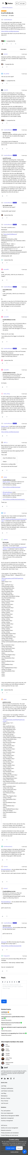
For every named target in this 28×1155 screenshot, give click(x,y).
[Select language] (16, 3)
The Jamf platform (5, 1110)
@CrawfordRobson (7, 492)
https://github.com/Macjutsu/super (10, 31)
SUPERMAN (4, 1012)
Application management (7, 1118)
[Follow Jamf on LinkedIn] (5, 1078)
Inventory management (7, 1120)
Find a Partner (4, 1100)
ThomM (7, 1053)
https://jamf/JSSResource (10, 234)
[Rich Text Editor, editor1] (14, 991)
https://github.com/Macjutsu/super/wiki (11, 945)
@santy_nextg (4, 426)
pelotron (6, 539)
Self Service (4, 1125)
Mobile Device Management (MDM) (10, 1115)
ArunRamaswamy (8, 846)
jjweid (5, 699)
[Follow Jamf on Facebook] (14, 1078)
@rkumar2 (3, 942)
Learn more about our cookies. (17, 1144)
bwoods (6, 54)
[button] (3, 3)
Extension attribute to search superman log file (13, 1027)
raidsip (5, 477)
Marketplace (4, 1095)
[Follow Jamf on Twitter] (2, 1078)
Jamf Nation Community (7, 1091)
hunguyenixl (7, 955)
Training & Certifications (7, 1088)
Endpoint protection (6, 1130)
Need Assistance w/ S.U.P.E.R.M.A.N (10, 1022)
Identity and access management (9, 1127)
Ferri (5, 513)
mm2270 (6, 90)
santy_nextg (7, 393)
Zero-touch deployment (7, 1113)
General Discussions (7, 7)
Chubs (7, 1049)
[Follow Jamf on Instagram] (11, 1078)
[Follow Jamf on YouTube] (8, 1078)
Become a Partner (5, 1098)
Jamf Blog (3, 1093)
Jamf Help (3, 1086)
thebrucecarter (9, 1062)
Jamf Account (4, 1103)
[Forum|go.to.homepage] (8, 3)
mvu (7, 1044)
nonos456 (6, 269)
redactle (22, 499)
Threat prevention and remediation (10, 1132)
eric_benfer (6, 73)
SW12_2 (5, 442)
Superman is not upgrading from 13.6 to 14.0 (13, 1033)
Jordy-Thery (9, 1058)
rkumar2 (6, 866)
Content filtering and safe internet (9, 1135)
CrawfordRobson (8, 19)
